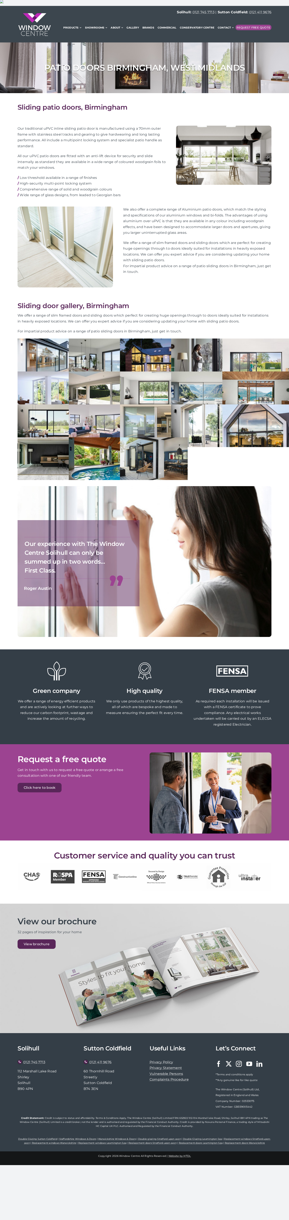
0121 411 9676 (260, 12)
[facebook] (219, 1064)
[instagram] (239, 1064)
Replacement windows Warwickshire (54, 1142)
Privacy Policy (161, 1062)
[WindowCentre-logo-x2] (34, 15)
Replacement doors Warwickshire (245, 1142)
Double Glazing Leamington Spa (202, 1138)
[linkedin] (259, 1064)
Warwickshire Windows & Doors (117, 1138)
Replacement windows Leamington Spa (102, 1142)
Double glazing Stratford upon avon (159, 1138)
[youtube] (249, 1064)
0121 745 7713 (204, 12)
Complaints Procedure (169, 1079)
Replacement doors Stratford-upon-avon (152, 1142)
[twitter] (229, 1064)
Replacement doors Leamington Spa (201, 1142)
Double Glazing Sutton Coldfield (37, 1138)
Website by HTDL (179, 1155)
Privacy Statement (166, 1068)
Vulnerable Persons (166, 1074)
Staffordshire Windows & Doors (77, 1138)
